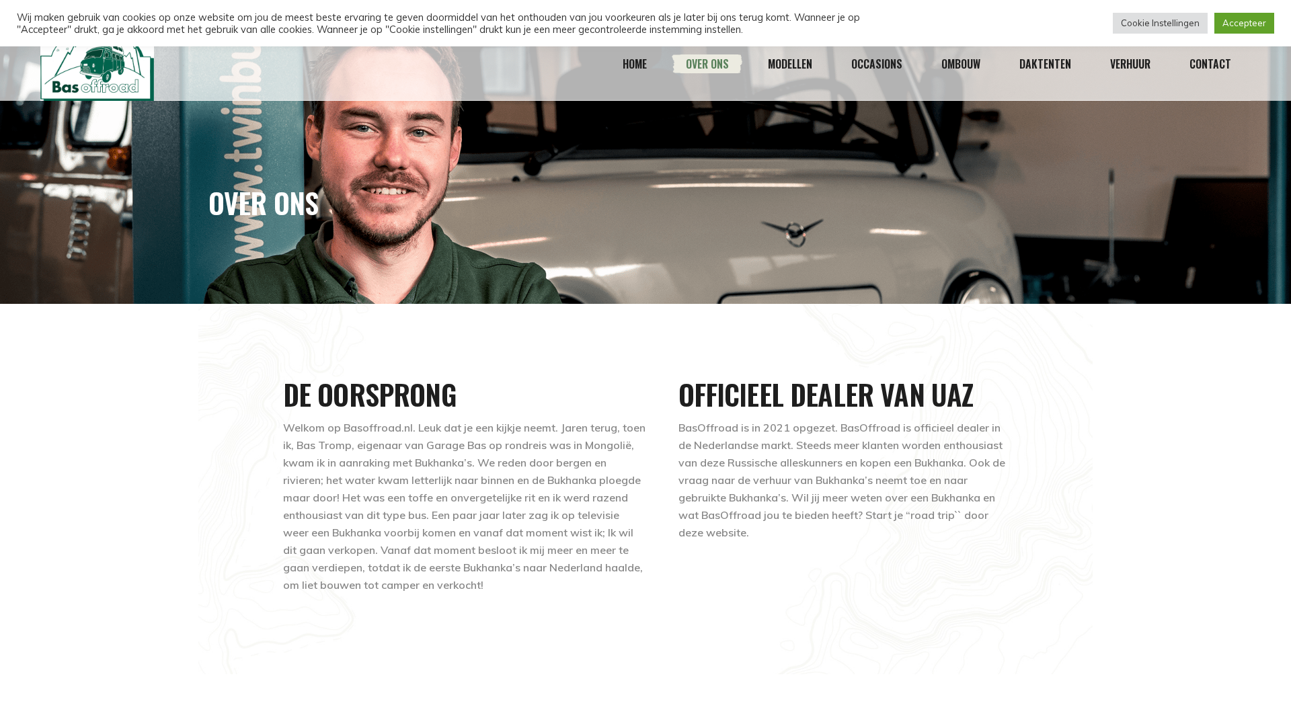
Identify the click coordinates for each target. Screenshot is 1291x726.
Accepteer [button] (1244, 22)
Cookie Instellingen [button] (1160, 22)
